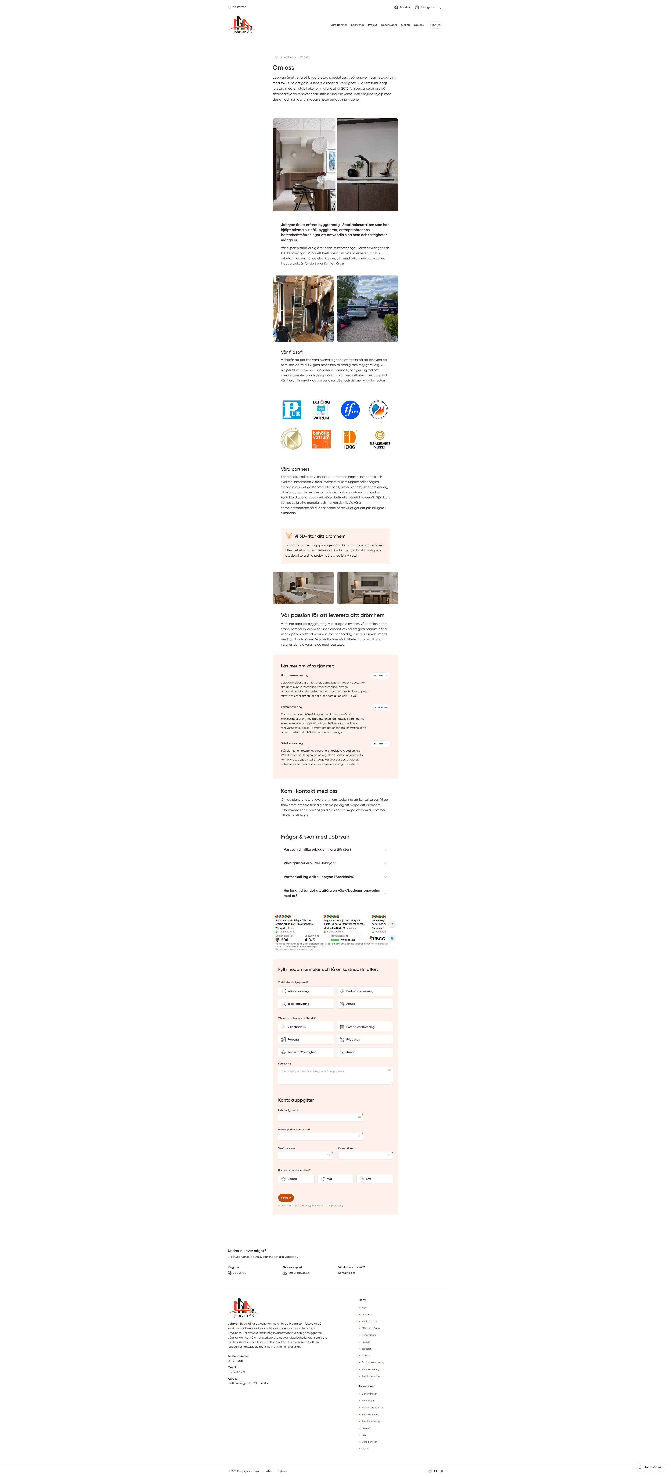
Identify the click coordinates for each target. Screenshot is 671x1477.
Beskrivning (284, 1063)
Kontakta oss (346, 1272)
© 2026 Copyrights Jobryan (244, 1471)
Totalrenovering (371, 1376)
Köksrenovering (370, 1369)
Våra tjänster (338, 25)
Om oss (419, 25)
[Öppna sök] (439, 7)
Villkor (269, 1471)
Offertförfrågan (371, 1328)
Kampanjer (368, 1400)
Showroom (435, 25)
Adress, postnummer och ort (294, 1129)
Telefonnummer (287, 1148)
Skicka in (286, 1197)
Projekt (372, 25)
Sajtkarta (283, 1471)
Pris (364, 1435)
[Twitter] (441, 1471)
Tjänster (366, 1348)
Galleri (405, 25)
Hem (364, 1307)
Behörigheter (369, 1393)
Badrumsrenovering (373, 1362)
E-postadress (345, 1148)
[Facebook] (435, 1471)
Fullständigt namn (288, 1110)
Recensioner (389, 25)
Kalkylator (357, 25)
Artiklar (366, 1355)
